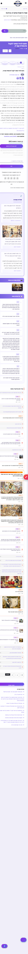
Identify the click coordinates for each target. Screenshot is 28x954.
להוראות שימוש (7, 20)
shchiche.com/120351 (10, 136)
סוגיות (22, 68)
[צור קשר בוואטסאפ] (24, 940)
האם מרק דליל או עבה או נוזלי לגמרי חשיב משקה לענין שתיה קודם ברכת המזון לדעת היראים (13, 241)
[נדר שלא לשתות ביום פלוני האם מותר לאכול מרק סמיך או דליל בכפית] (11, 262)
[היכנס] (1, 3)
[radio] (17, 178)
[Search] (4, 31)
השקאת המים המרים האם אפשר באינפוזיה (13, 717)
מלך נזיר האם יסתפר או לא (16, 725)
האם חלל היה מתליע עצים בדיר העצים (14, 703)
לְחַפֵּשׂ (24, 8)
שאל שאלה (3, 8)
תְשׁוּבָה (7, 674)
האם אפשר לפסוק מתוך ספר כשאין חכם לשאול (12, 691)
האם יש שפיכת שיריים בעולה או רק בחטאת (13, 715)
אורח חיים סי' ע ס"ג (18, 694)
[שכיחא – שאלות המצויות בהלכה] (17, 3)
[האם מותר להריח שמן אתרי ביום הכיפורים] (11, 213)
